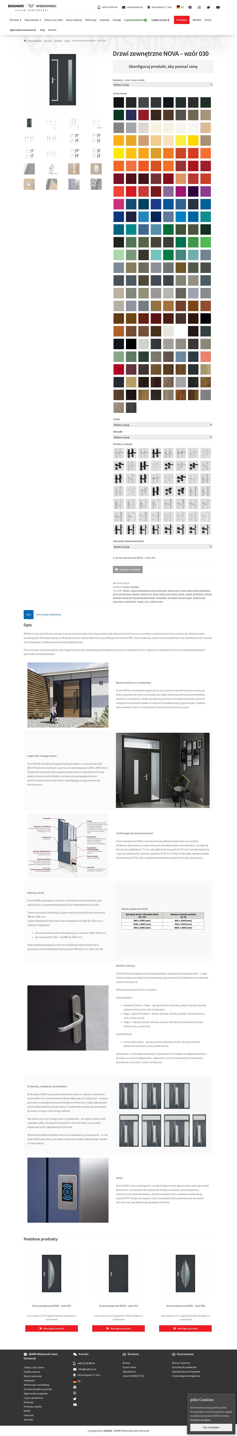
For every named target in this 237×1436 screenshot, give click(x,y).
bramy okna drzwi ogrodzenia (195, 590)
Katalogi (117, 19)
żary (147, 601)
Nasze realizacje (74, 19)
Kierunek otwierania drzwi (128, 541)
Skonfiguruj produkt (53, 1328)
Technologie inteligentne (186, 1375)
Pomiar (208, 19)
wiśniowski (130, 601)
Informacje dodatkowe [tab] (48, 614)
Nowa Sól (127, 597)
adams (126, 590)
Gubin (175, 594)
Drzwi (67, 40)
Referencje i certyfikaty (36, 1384)
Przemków (161, 597)
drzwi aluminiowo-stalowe (126, 594)
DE (182, 7)
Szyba (117, 419)
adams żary (173, 590)
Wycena (48, 40)
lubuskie (117, 597)
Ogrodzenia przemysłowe (186, 1371)
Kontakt (52, 29)
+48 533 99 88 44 (109, 7)
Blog (42, 29)
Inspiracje (104, 19)
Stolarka (58, 40)
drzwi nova (146, 594)
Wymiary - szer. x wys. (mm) (129, 80)
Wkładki (118, 431)
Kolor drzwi (120, 93)
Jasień (188, 594)
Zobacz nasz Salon (53, 19)
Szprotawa (118, 601)
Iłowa (181, 594)
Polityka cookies (33, 1406)
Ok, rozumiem (211, 1427)
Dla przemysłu (32, 19)
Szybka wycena (32, 1371)
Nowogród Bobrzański (144, 597)
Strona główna (35, 40)
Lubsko (208, 594)
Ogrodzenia (129, 1371)
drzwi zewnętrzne (161, 594)
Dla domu (14, 19)
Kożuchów (198, 594)
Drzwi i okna (129, 1367)
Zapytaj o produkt (129, 569)
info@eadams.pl (135, 7)
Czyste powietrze (33, 1397)
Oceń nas (29, 1415)
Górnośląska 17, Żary (161, 7)
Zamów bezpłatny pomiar (38, 1389)
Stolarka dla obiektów (184, 1367)
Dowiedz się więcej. (200, 1419)
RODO (27, 1410)
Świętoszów (199, 597)
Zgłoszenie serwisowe (36, 1393)
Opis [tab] (28, 614)
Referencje (91, 19)
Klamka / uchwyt (123, 444)
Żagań (140, 601)
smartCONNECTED (133, 1375)
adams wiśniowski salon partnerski (148, 590)
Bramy (126, 1362)
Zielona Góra (156, 601)
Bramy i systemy (181, 1362)
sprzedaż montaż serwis (180, 597)
